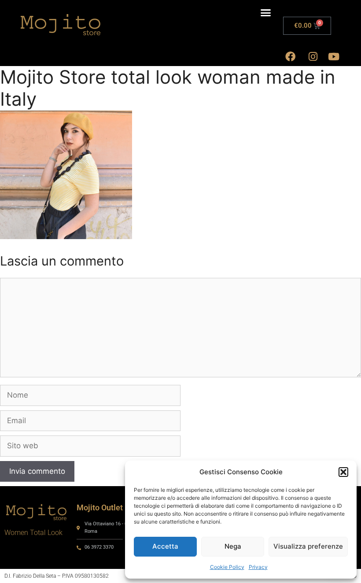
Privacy (258, 567)
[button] (343, 472)
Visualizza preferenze (308, 546)
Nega (233, 546)
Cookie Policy (227, 567)
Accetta (165, 546)
